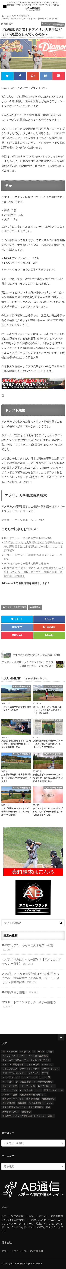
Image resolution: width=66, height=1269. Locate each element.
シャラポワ (47, 1064)
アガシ (50, 1051)
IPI (34, 1051)
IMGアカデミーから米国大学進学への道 (28, 537)
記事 (41, 338)
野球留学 (36, 607)
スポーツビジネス (50, 1068)
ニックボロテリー (46, 1085)
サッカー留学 (32, 1064)
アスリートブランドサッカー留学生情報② (29, 1004)
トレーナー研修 (27, 1085)
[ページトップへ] (61, 1037)
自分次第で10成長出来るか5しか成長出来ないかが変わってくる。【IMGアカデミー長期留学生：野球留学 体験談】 (34, 572)
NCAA (41, 1051)
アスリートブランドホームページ (21, 520)
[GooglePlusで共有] (33, 75)
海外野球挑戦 (32, 1098)
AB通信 (20, 1263)
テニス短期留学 (23, 1081)
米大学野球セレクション (40, 1103)
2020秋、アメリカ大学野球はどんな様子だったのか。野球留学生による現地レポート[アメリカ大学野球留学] (33, 546)
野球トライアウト (10, 1111)
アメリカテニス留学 (11, 1060)
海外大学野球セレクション (32, 1094)
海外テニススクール (53, 1090)
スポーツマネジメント (13, 1073)
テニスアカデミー (10, 1077)
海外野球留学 (48, 1098)
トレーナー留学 (9, 1085)
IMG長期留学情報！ (20, 992)
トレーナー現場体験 (42, 1081)
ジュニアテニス (9, 1068)
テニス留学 (7, 1081)
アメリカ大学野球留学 (15, 607)
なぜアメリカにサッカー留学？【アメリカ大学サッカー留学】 (31, 961)
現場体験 (22, 1103)
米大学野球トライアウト (14, 1107)
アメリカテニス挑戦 (38, 1055)
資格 (48, 1107)
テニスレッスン (29, 1077)
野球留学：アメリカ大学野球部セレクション (23, 1116)
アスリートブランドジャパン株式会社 (22, 1251)
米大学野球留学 (36, 1107)
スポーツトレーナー (29, 1068)
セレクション (32, 1073)
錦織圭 (51, 1116)
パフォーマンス (9, 1090)
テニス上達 (45, 1077)
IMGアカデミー (9, 1051)
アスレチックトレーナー (14, 1055)
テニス (45, 1073)
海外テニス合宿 (9, 1094)
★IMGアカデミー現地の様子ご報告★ (26, 563)
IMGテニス (25, 1051)
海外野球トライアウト (13, 1098)
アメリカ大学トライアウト (37, 1060)
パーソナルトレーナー (30, 1090)
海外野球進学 (8, 1103)
